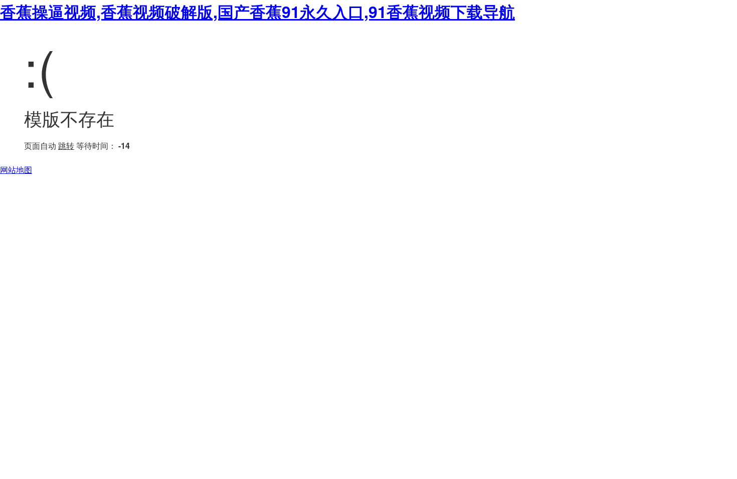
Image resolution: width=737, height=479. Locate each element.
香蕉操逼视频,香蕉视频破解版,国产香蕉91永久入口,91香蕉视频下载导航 (257, 11)
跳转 (66, 145)
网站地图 (16, 169)
